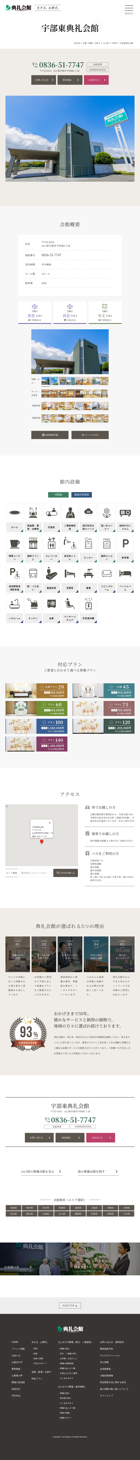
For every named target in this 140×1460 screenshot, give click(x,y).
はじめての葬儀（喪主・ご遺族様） (75, 1342)
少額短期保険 (106, 1375)
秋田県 (29, 1207)
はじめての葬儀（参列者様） (72, 1387)
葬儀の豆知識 (18, 1382)
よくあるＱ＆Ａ (66, 1378)
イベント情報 (18, 1349)
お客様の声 (17, 1375)
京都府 (110, 1207)
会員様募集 (105, 1369)
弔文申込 (16, 1396)
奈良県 (13, 1213)
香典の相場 (65, 1413)
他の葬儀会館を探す (98, 1172)
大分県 (126, 1213)
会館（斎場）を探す (91, 43)
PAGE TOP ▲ (70, 1305)
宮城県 (62, 1207)
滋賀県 (78, 1207)
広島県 (46, 1213)
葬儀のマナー (66, 1418)
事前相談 (71, 80)
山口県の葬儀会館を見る (41, 1172)
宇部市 (114, 43)
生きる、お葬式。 (40, 1342)
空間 (35, 1349)
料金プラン (37, 1378)
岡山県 (29, 1213)
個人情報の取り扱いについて (114, 1389)
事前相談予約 (106, 1349)
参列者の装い (66, 1398)
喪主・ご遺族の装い (68, 1353)
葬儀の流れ (65, 1349)
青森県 (13, 1207)
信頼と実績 (38, 1358)
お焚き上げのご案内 (68, 1373)
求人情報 (104, 1362)
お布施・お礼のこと (68, 1358)
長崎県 (110, 1213)
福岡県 (78, 1213)
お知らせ (16, 1355)
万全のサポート (40, 1363)
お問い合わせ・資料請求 (112, 1342)
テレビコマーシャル (110, 1355)
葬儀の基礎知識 (66, 1363)
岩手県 (46, 1207)
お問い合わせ (45, 80)
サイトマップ (106, 1396)
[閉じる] (49, 822)
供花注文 (16, 1389)
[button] (42, 842)
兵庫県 (126, 1207)
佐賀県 (94, 1213)
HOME (77, 43)
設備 (35, 1353)
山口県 (106, 43)
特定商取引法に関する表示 (113, 1382)
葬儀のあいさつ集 (67, 1368)
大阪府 (94, 1207)
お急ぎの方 (97, 80)
